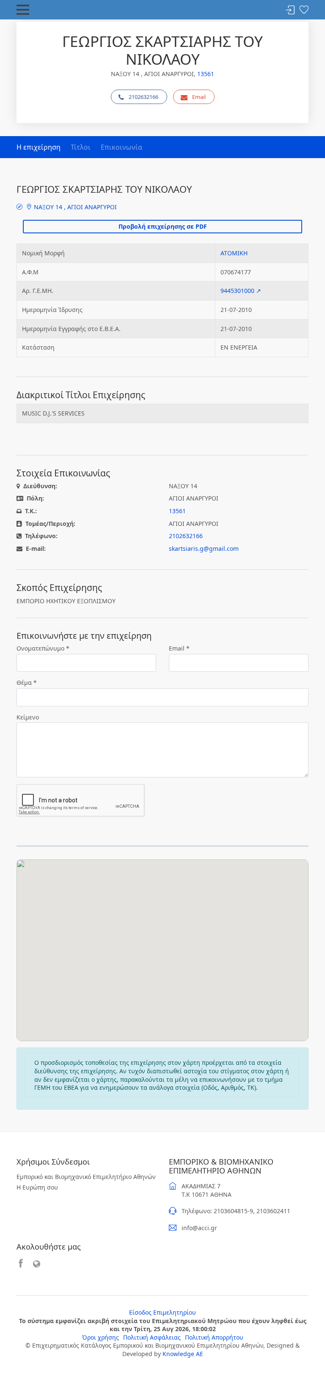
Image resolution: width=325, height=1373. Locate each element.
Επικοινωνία (121, 147)
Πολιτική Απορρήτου (214, 1337)
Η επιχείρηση (39, 147)
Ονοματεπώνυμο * (43, 648)
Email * (179, 648)
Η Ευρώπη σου (37, 1187)
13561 (205, 74)
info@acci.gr (199, 1228)
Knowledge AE (182, 1354)
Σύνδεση (290, 10)
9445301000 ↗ (240, 291)
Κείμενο (28, 717)
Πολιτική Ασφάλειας (152, 1337)
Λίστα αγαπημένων (303, 10)
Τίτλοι (81, 147)
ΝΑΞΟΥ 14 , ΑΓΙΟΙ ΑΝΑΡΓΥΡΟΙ (74, 207)
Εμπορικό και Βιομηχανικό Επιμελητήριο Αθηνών (86, 1177)
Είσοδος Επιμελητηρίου (162, 1312)
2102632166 (143, 97)
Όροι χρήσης (100, 1337)
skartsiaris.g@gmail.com (204, 548)
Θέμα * (27, 682)
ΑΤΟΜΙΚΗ (234, 253)
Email (199, 97)
